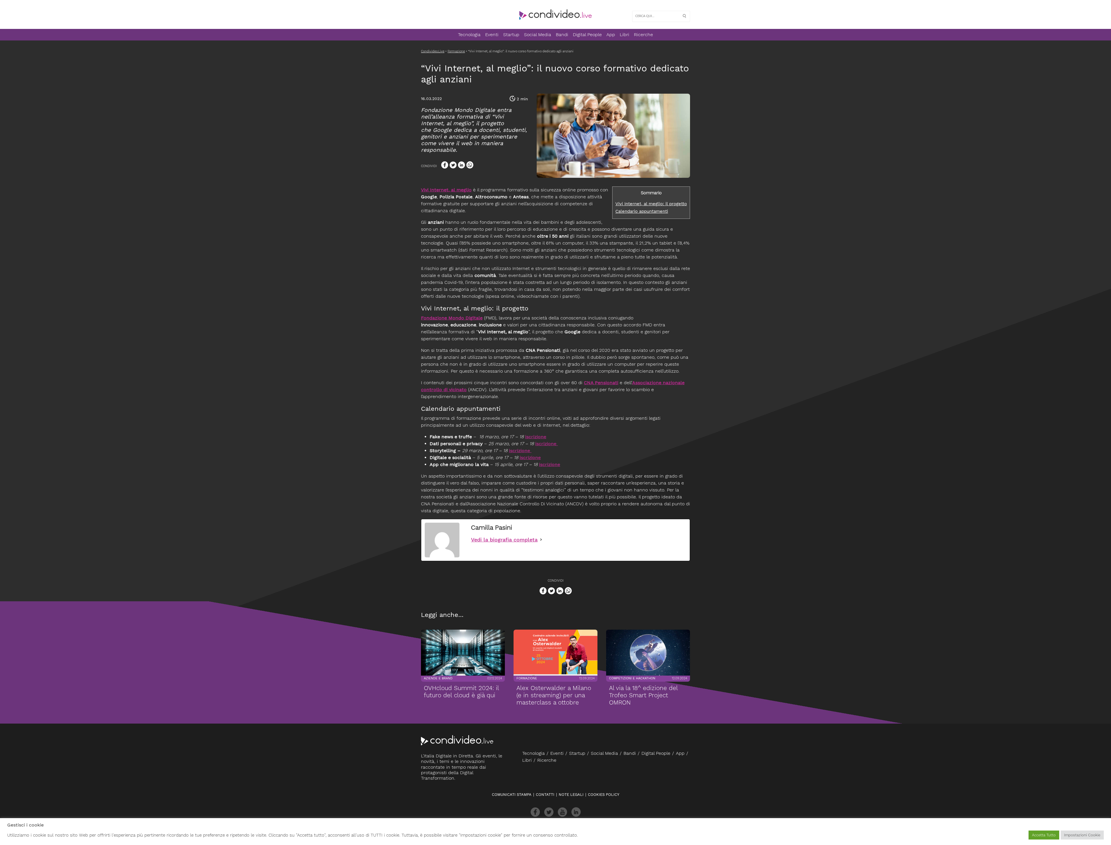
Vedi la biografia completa (504, 540)
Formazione (526, 678)
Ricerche (643, 34)
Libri (624, 34)
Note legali (571, 794)
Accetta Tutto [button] (1044, 835)
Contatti (545, 794)
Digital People (587, 34)
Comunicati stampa (511, 794)
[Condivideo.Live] (555, 14)
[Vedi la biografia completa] (541, 539)
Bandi (562, 34)
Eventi (492, 34)
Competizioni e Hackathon (632, 678)
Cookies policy (603, 794)
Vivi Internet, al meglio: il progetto (651, 203)
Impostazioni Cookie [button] (1082, 835)
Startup (511, 34)
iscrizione (535, 436)
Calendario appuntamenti (641, 211)
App (610, 34)
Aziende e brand (438, 678)
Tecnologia (469, 34)
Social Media (537, 34)
